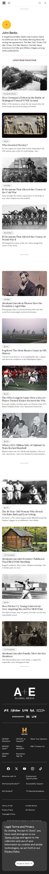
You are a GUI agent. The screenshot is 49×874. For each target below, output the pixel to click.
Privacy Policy (12, 851)
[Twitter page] (16, 768)
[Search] (39, 3)
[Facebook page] (8, 768)
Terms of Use (12, 837)
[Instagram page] (32, 768)
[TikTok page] (40, 768)
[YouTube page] (24, 768)
